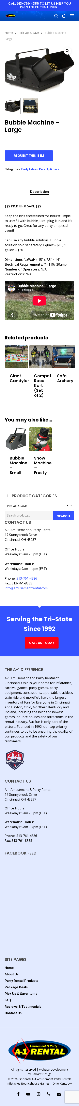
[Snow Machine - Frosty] (40, 439)
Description (39, 192)
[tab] (39, 191)
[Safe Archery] (63, 357)
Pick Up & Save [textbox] (37, 506)
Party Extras (29, 169)
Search (63, 516)
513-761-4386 (26, 578)
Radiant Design (41, 1074)
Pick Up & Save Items (21, 994)
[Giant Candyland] (16, 357)
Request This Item (29, 155)
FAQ (8, 1000)
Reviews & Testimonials (23, 1007)
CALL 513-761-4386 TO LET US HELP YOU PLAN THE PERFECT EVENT (39, 5)
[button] (72, 16)
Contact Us (13, 1013)
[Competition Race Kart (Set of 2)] (40, 357)
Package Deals (16, 987)
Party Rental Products (21, 981)
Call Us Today (41, 642)
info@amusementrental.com (26, 588)
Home (9, 33)
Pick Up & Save (29, 33)
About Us (12, 974)
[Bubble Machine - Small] (16, 439)
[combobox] (39, 506)
